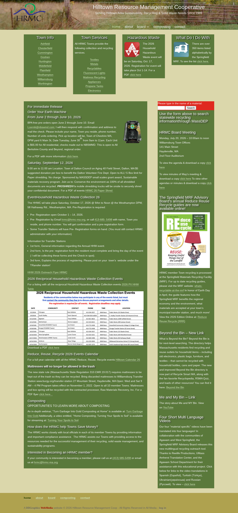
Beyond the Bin (175, 387)
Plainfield (45, 70)
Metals (94, 63)
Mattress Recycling (94, 77)
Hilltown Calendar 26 (128, 359)
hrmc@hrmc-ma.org (73, 219)
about (129, 27)
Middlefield (45, 65)
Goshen (45, 57)
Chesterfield (45, 48)
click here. (203, 61)
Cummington (45, 52)
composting (162, 27)
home (116, 27)
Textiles (94, 59)
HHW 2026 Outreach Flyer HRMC (47, 272)
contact (180, 27)
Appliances (94, 81)
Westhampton (45, 74)
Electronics (94, 90)
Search (191, 108)
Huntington (45, 61)
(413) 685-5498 (121, 457)
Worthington (45, 83)
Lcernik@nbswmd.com (41, 127)
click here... (46, 394)
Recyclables (94, 68)
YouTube (168, 407)
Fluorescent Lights (94, 72)
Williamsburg (45, 79)
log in (162, 507)
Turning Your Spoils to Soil (63, 420)
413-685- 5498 (103, 219)
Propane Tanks (94, 86)
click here (135, 74)
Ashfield (45, 43)
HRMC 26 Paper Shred (98, 190)
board (141, 27)
